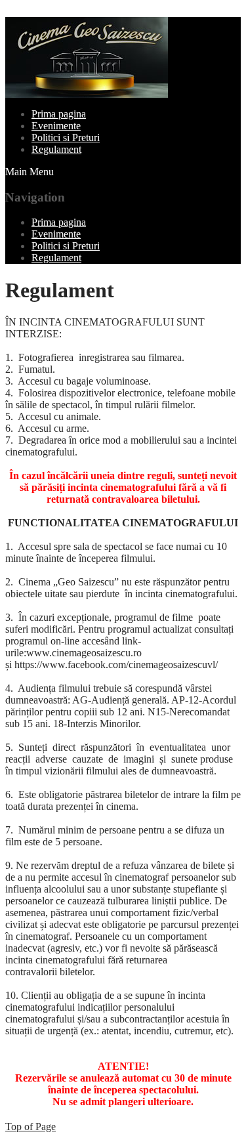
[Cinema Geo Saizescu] (86, 94)
